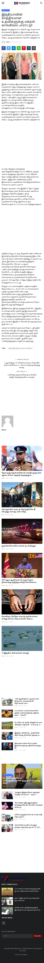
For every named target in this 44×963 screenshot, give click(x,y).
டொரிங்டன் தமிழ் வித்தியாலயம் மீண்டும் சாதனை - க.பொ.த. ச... (28, 724)
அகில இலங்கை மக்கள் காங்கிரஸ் (20, 348)
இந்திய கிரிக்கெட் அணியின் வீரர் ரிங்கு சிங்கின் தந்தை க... (28, 734)
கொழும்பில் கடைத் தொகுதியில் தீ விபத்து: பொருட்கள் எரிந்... (18, 510)
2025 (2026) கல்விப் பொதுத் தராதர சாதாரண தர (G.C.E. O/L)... (28, 826)
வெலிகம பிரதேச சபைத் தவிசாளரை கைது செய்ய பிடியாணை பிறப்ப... (20, 618)
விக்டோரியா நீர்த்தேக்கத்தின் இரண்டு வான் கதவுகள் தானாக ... (28, 909)
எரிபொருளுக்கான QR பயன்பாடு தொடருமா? (28, 816)
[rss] (4, 923)
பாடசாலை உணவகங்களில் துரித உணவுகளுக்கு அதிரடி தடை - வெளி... (27, 713)
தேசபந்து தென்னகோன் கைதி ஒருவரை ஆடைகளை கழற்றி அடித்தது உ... (21, 474)
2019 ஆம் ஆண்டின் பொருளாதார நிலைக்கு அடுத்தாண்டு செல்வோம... (19, 581)
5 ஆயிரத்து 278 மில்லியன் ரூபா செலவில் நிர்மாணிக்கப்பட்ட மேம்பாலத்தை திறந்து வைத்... (22, 365)
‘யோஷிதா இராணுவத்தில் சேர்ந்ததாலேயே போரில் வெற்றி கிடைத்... (28, 805)
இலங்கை (5, 10)
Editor (8, 42)
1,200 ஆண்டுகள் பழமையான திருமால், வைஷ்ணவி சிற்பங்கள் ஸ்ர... (27, 701)
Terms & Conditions (21, 955)
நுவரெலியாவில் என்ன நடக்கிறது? (19, 546)
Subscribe (37, 936)
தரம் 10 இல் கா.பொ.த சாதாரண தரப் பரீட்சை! (27, 899)
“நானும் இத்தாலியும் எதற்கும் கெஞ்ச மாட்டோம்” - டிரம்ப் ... (27, 794)
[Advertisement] (22, 144)
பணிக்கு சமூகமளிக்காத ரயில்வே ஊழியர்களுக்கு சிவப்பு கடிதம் (22, 376)
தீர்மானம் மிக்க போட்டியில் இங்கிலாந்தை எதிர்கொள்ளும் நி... (28, 746)
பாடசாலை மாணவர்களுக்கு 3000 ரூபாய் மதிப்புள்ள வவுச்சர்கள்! (27, 890)
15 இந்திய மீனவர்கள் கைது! (15, 653)
